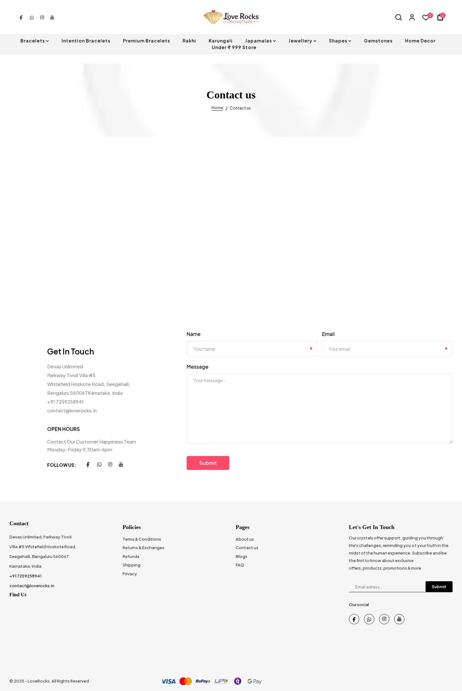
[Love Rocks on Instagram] (42, 17)
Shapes (338, 40)
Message (197, 366)
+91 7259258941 (65, 401)
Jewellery (300, 40)
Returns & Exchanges (143, 547)
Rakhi (189, 40)
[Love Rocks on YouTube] (52, 17)
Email (328, 334)
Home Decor (420, 40)
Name (194, 334)
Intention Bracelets (86, 40)
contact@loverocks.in (72, 410)
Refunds (131, 556)
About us (245, 539)
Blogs (241, 556)
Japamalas (258, 40)
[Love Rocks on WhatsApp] (32, 17)
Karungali (221, 40)
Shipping (131, 564)
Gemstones (378, 40)
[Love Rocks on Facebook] (21, 17)
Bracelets (32, 40)
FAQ (240, 564)
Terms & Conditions (142, 539)
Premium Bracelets (146, 40)
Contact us (247, 547)
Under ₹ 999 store (234, 47)
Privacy (130, 573)
